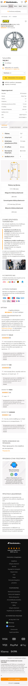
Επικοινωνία (14, 629)
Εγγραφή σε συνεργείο (14, 569)
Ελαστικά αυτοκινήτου (14, 591)
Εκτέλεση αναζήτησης (15, 11)
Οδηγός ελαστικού (14, 563)
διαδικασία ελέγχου (7, 328)
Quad (20, 6)
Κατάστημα (14, 602)
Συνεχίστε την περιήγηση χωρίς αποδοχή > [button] (17, 658)
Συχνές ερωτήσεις (15, 127)
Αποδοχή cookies (14, 679)
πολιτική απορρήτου (16, 518)
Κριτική (14, 566)
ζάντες (11, 6)
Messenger (12, 626)
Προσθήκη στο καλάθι (15, 78)
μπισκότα (14, 583)
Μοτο (15, 6)
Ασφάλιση (14, 561)
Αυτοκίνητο (4, 6)
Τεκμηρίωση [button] (6, 451)
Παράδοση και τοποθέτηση (14, 610)
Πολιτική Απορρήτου (14, 580)
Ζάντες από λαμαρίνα (14, 594)
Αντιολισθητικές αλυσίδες (14, 600)
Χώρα (14, 577)
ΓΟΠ (14, 574)
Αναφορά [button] (5, 359)
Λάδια (14, 605)
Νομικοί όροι (14, 572)
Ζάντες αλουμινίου (14, 597)
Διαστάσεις (4, 127)
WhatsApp (11, 622)
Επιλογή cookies (14, 683)
